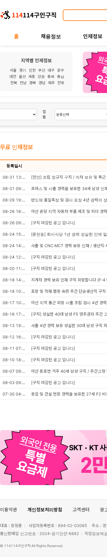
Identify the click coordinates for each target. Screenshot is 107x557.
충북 (50, 76)
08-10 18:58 (15, 359)
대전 (12, 76)
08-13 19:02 (15, 325)
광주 (60, 70)
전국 (60, 82)
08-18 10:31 (15, 291)
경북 (32, 82)
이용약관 (8, 509)
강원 (41, 76)
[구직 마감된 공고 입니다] (53, 222)
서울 (13, 70)
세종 (31, 76)
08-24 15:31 (15, 234)
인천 (32, 70)
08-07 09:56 (15, 371)
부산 (41, 70)
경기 (22, 70)
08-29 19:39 (15, 199)
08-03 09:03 (15, 382)
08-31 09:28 (15, 188)
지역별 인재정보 (36, 60)
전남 (23, 82)
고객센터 (81, 509)
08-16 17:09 (15, 314)
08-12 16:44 (15, 336)
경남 (42, 82)
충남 (60, 76)
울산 (22, 76)
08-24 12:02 (15, 257)
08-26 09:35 (15, 222)
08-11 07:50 (15, 348)
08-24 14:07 (15, 245)
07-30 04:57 (15, 393)
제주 (51, 82)
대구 (51, 70)
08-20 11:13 (15, 268)
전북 (13, 82)
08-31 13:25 (15, 177)
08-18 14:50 (15, 279)
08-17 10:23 (15, 302)
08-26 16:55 (15, 211)
